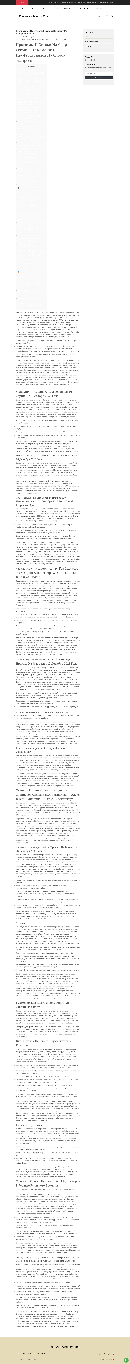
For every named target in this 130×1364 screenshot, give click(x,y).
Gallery (66, 9)
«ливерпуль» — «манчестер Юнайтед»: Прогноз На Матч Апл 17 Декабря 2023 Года (31, 110)
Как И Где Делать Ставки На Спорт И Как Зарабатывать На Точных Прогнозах (30, 198)
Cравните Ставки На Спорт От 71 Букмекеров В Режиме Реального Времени (31, 162)
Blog (56, 9)
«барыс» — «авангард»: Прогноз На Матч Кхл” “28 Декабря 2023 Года (30, 206)
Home (22, 9)
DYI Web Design (109, 1359)
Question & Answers (91, 41)
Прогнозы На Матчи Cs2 (27, 235)
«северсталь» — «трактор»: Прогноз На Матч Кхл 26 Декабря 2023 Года (31, 81)
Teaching (88, 46)
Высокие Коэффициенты (27, 184)
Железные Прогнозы (26, 157)
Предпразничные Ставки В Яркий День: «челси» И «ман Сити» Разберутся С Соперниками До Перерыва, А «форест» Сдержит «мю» (31, 227)
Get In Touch (82, 9)
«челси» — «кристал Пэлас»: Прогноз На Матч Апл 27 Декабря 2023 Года (31, 292)
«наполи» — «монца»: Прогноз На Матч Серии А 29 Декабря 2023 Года (31, 72)
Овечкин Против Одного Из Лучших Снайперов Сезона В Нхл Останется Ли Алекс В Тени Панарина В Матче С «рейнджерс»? (31, 126)
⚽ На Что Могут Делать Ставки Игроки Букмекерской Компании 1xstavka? (31, 190)
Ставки (20, 142)
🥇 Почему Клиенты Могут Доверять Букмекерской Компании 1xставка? (28, 274)
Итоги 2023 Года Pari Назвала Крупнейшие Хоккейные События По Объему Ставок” (31, 258)
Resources (44, 9)
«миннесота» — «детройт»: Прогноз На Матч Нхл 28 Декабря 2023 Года (31, 136)
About (32, 9)
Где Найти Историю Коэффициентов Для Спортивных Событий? (31, 266)
